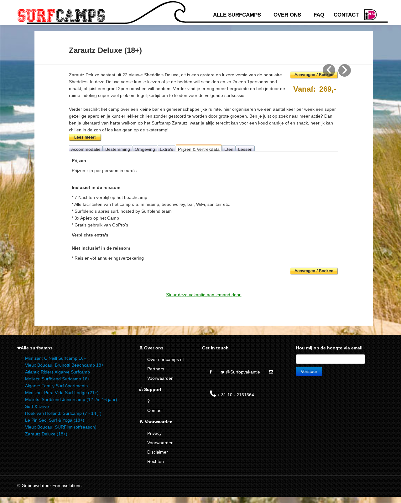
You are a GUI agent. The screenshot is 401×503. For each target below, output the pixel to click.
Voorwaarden (160, 378)
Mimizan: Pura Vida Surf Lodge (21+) (62, 392)
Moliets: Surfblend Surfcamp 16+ (57, 378)
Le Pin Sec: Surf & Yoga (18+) (54, 420)
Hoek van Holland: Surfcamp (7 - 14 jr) (63, 413)
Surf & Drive (37, 406)
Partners (155, 368)
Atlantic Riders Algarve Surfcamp (57, 371)
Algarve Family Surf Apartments (56, 385)
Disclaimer (157, 452)
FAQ (319, 15)
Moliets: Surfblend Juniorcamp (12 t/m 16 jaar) (71, 399)
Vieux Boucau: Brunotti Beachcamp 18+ (64, 365)
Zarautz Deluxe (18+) (46, 433)
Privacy (154, 433)
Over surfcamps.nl (165, 359)
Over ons (287, 15)
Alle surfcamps (237, 15)
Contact (346, 15)
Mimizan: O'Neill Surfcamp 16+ (55, 358)
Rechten (155, 461)
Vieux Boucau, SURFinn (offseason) (60, 426)
